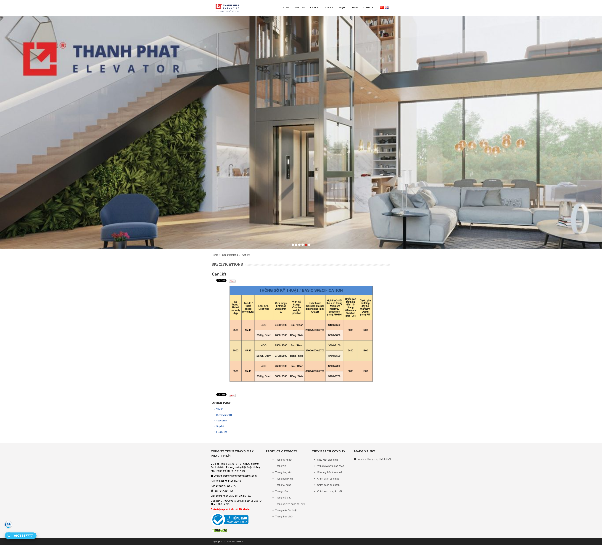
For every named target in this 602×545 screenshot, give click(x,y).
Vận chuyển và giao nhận (330, 466)
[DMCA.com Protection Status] (219, 530)
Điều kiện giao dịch (327, 459)
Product (315, 7)
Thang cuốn (281, 491)
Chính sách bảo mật (328, 478)
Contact (368, 7)
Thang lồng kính (283, 472)
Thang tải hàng (283, 484)
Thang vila (280, 466)
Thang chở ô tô (283, 497)
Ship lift (220, 426)
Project (342, 7)
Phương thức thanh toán (330, 472)
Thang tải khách (283, 459)
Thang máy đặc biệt (286, 510)
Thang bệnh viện (284, 478)
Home (286, 7)
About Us (299, 7)
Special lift (221, 420)
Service (329, 7)
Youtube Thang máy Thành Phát (374, 459)
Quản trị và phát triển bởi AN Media (230, 509)
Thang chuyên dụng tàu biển (290, 504)
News (355, 7)
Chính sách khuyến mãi (329, 491)
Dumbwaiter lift (224, 415)
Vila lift (219, 409)
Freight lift (221, 432)
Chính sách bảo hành (328, 484)
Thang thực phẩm (284, 516)
